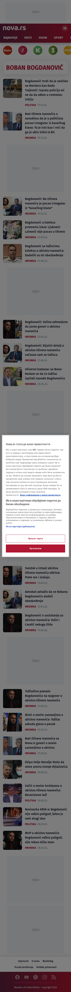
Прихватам (35, 548)
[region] (35, 496)
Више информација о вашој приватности (40, 495)
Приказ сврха (35, 538)
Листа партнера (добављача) (20, 526)
